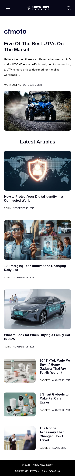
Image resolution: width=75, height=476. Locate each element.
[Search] (68, 8)
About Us (54, 470)
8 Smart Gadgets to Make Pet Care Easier (54, 398)
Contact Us (21, 470)
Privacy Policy (38, 470)
